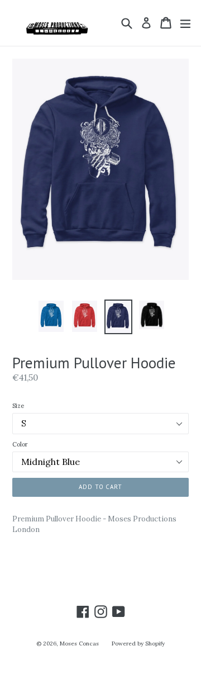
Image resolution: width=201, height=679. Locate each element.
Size (18, 406)
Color (20, 444)
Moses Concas (79, 643)
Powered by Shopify (138, 643)
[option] (51, 316)
